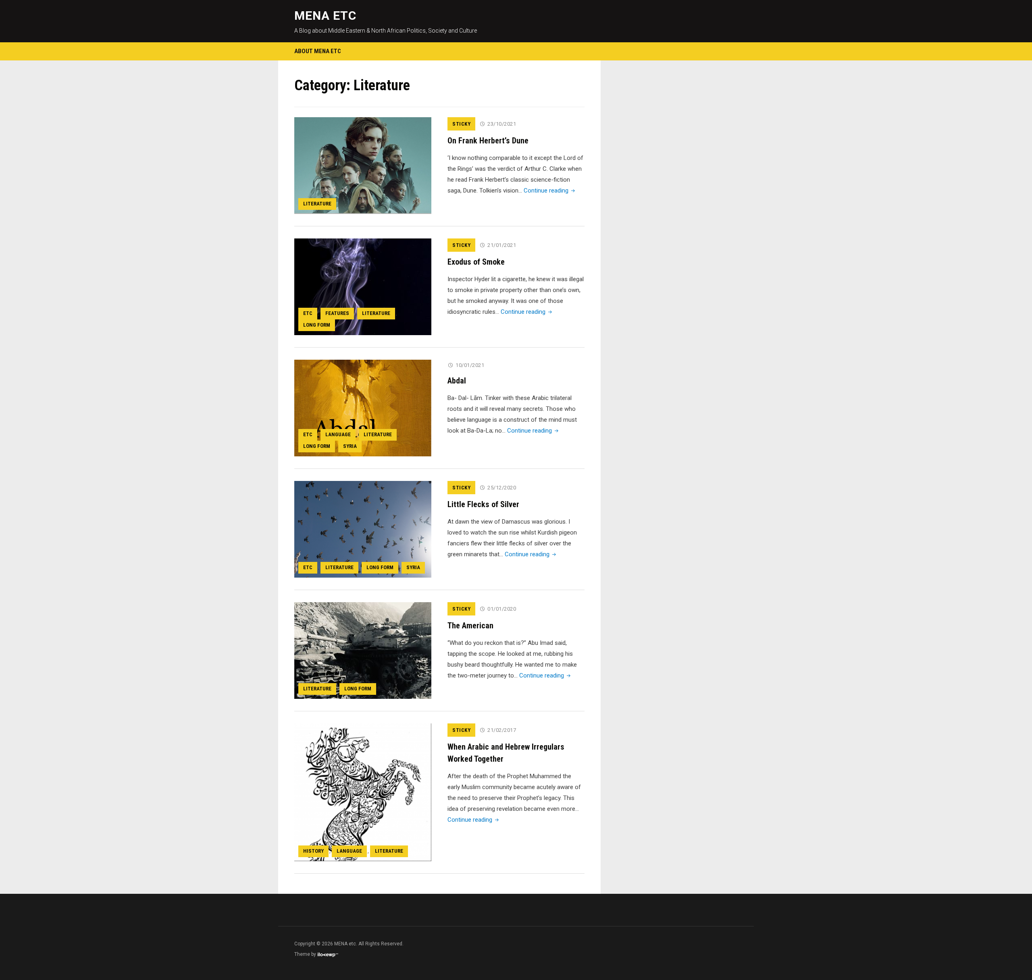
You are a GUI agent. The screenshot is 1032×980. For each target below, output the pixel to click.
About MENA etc (317, 51)
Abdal (456, 380)
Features (337, 313)
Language (338, 434)
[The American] (362, 650)
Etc (307, 313)
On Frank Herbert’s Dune (487, 140)
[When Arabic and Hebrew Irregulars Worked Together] (362, 792)
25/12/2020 (501, 488)
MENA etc (325, 15)
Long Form (316, 325)
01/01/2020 (501, 609)
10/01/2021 (470, 365)
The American (470, 625)
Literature (317, 204)
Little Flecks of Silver (483, 504)
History (313, 851)
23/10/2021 (501, 124)
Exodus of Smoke (476, 262)
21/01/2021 (501, 245)
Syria (350, 446)
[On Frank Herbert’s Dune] (362, 165)
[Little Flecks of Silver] (362, 529)
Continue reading (550, 190)
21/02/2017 (501, 730)
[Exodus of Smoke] (362, 286)
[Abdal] (362, 407)
